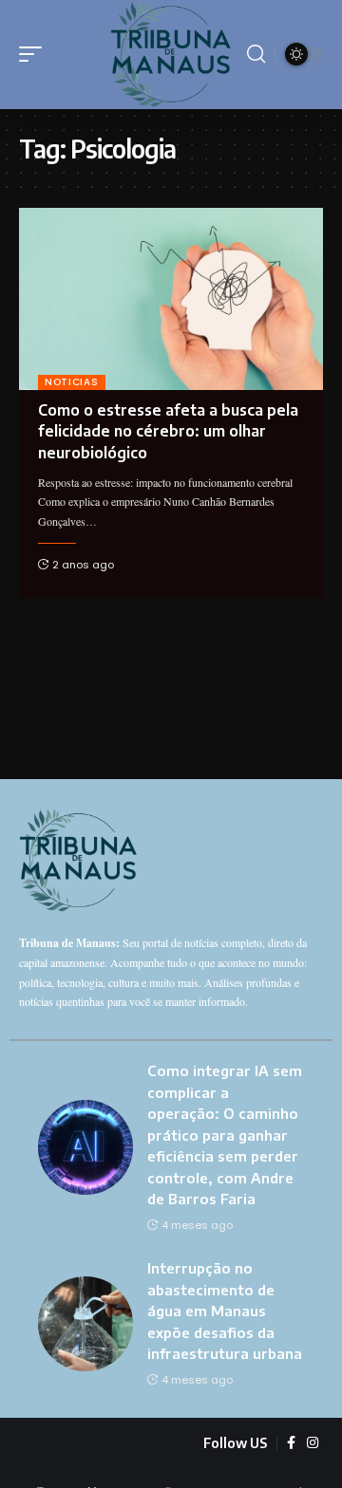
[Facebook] (291, 1443)
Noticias (72, 382)
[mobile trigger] (35, 54)
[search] (256, 54)
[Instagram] (312, 1443)
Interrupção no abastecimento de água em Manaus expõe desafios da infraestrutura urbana (224, 1310)
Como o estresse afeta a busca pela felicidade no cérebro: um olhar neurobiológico (168, 431)
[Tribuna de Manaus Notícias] (171, 54)
